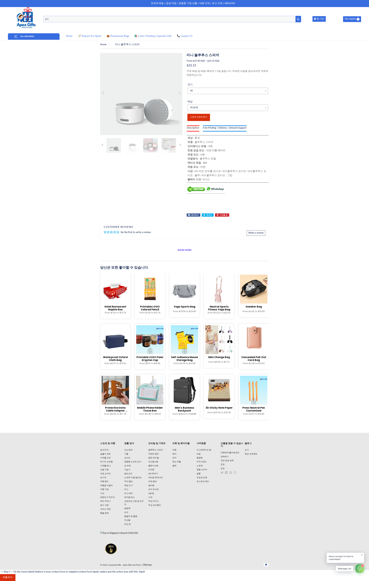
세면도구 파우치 (107, 497)
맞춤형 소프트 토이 (132, 462)
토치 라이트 (153, 489)
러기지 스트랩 (106, 462)
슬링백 (127, 508)
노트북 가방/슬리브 (133, 478)
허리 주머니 (105, 501)
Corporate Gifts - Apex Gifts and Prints (124, 565)
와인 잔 (127, 524)
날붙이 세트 (105, 454)
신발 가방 (104, 470)
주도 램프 (128, 481)
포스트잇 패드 (203, 481)
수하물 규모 (105, 458)
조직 (126, 512)
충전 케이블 (153, 458)
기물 (126, 454)
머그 (126, 489)
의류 (174, 450)
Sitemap (147, 565)
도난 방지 (128, 450)
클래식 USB (153, 466)
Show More (185, 250)
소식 (247, 450)
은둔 (223, 464)
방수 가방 (104, 505)
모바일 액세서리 (155, 478)
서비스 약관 (105, 509)
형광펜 (200, 458)
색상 (190, 101)
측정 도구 (128, 486)
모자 (174, 458)
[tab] (193, 128)
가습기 (127, 470)
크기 (190, 84)
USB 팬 (151, 493)
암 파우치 (104, 450)
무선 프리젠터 (154, 505)
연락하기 (225, 457)
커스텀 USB (153, 462)
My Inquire (352, 19)
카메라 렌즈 (153, 454)
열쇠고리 (128, 474)
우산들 (127, 520)
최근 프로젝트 (251, 454)
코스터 (127, 458)
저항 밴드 (104, 481)
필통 (199, 474)
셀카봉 (151, 486)
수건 (102, 493)
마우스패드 (202, 462)
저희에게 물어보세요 (230, 453)
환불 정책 (104, 513)
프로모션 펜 (202, 478)
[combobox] (172, 19)
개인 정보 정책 (227, 461)
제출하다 (8, 577)
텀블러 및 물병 (130, 516)
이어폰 (151, 470)
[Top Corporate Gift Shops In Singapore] (119, 533)
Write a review (256, 233)
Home (103, 44)
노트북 (200, 466)
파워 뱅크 (152, 481)
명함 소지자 (202, 470)
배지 (174, 454)
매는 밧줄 (176, 462)
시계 (150, 497)
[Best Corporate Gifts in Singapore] (111, 558)
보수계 (103, 478)
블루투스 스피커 (155, 450)
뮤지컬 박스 (129, 497)
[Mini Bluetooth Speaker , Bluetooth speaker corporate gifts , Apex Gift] (114, 145)
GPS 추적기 (153, 474)
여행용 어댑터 (106, 486)
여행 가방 (104, 489)
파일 (199, 454)
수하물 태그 (105, 466)
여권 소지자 (105, 474)
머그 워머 (128, 493)
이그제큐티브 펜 (204, 450)
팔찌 (174, 466)
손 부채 (127, 466)
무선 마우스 (153, 501)
